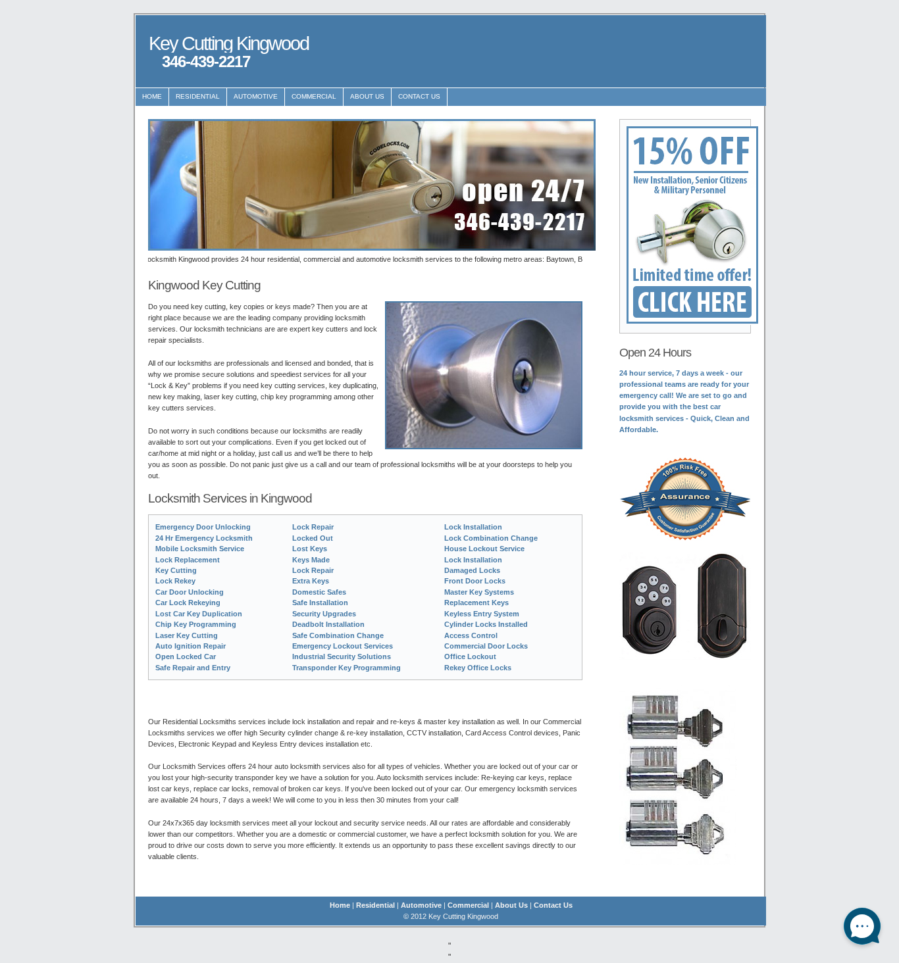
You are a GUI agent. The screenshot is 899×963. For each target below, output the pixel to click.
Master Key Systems (479, 592)
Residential (198, 96)
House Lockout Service (484, 549)
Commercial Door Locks (486, 646)
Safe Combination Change (338, 635)
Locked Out (312, 538)
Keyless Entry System (481, 614)
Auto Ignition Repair (190, 646)
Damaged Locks (472, 570)
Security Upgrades (324, 614)
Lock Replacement (187, 560)
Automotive (256, 96)
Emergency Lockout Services (342, 646)
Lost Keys (309, 549)
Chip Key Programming (195, 624)
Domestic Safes (319, 592)
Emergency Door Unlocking (203, 527)
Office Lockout (470, 656)
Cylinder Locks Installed (486, 624)
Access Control (471, 635)
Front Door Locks (474, 581)
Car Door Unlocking (189, 592)
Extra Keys (310, 581)
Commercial (314, 96)
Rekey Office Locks (477, 668)
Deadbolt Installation (328, 624)
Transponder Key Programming (346, 668)
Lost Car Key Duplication (198, 614)
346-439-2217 (206, 61)
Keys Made (311, 560)
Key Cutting (176, 570)
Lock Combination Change (491, 538)
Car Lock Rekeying (187, 602)
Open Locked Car (185, 656)
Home (152, 96)
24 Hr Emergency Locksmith (204, 538)
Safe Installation (320, 602)
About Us (367, 96)
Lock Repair (313, 527)
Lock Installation (473, 527)
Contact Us (419, 96)
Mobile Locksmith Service (199, 549)
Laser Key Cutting (186, 635)
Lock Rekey (175, 581)
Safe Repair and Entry (192, 668)
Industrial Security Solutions (341, 656)
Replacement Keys (476, 602)
